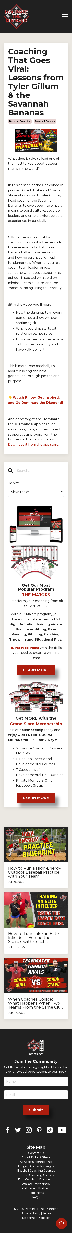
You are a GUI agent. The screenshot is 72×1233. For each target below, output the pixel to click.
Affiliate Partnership (36, 1184)
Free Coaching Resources (36, 1179)
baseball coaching (20, 121)
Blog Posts (36, 1193)
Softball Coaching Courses (36, 1175)
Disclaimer (29, 1218)
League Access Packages (36, 1166)
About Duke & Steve (36, 1157)
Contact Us (36, 1153)
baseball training (45, 121)
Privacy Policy (30, 1213)
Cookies (44, 1218)
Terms (47, 1213)
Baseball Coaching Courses (36, 1170)
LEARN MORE (36, 670)
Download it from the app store (33, 444)
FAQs (36, 1197)
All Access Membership (36, 1162)
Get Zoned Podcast (36, 1188)
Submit (36, 1110)
